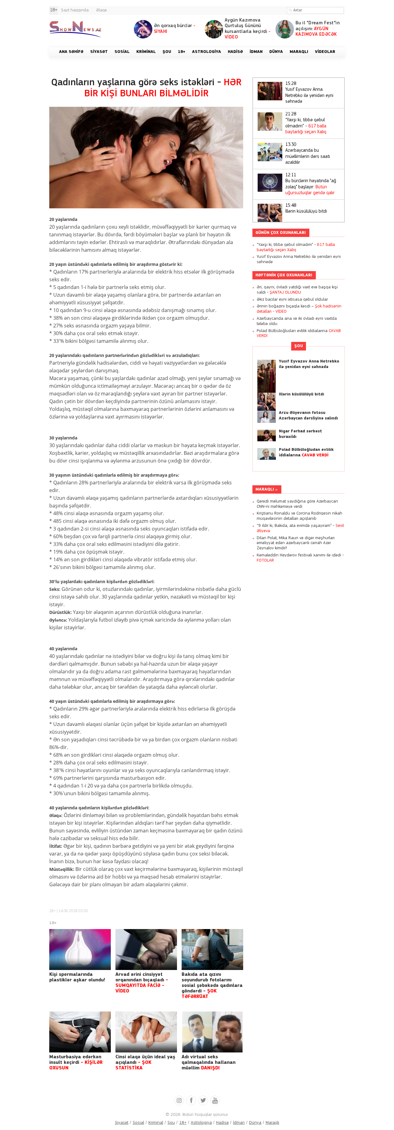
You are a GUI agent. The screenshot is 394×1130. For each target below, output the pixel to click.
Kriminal (155, 1122)
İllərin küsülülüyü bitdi (306, 208)
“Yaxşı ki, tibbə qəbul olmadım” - (305, 123)
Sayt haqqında (75, 10)
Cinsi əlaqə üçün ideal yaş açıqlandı (145, 1063)
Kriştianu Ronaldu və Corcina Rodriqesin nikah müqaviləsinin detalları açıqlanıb (299, 516)
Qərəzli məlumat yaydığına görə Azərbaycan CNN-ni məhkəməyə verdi (297, 504)
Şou (298, 346)
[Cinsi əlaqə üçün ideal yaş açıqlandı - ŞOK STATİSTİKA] (146, 1032)
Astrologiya (201, 1122)
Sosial (138, 1122)
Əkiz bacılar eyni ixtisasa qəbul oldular (292, 299)
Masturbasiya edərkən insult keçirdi (76, 1063)
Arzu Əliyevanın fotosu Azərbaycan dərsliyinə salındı (308, 416)
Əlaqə (101, 10)
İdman (239, 1122)
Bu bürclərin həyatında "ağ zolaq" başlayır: (310, 184)
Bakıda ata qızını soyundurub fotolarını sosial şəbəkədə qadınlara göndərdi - (212, 985)
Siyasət (121, 1122)
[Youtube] (215, 1100)
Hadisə (222, 1122)
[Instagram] (179, 1100)
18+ (52, 911)
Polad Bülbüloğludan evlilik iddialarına (299, 334)
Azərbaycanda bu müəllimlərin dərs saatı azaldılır (307, 153)
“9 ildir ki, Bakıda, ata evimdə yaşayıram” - (300, 528)
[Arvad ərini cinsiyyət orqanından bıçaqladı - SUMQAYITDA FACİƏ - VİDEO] (146, 949)
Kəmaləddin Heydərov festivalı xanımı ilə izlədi (300, 558)
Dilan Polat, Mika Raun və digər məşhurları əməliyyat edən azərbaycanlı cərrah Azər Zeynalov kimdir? (296, 543)
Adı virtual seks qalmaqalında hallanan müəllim (208, 1063)
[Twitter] (203, 1100)
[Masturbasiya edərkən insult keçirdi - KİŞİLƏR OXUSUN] (80, 1032)
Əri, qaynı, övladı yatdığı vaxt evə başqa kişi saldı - (297, 290)
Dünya (255, 1122)
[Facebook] (191, 1100)
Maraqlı (264, 489)
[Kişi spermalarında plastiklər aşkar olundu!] (80, 949)
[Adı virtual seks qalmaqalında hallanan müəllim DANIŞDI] (212, 1032)
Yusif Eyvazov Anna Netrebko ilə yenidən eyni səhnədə (309, 93)
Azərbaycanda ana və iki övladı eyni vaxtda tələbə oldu (297, 321)
